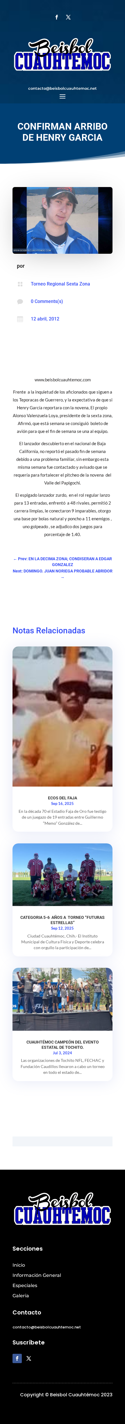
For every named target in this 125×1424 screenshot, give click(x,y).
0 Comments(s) (47, 301)
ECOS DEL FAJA (62, 798)
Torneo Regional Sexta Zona (60, 284)
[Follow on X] (68, 17)
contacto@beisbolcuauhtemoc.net (62, 88)
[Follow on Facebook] (56, 17)
